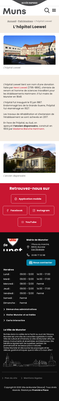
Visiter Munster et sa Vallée (21, 315)
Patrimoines (25, 21)
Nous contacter (42, 262)
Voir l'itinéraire (37, 249)
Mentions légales (33, 378)
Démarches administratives (21, 309)
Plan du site (11, 378)
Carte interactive (15, 320)
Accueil (11, 21)
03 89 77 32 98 (38, 255)
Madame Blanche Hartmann (28, 128)
